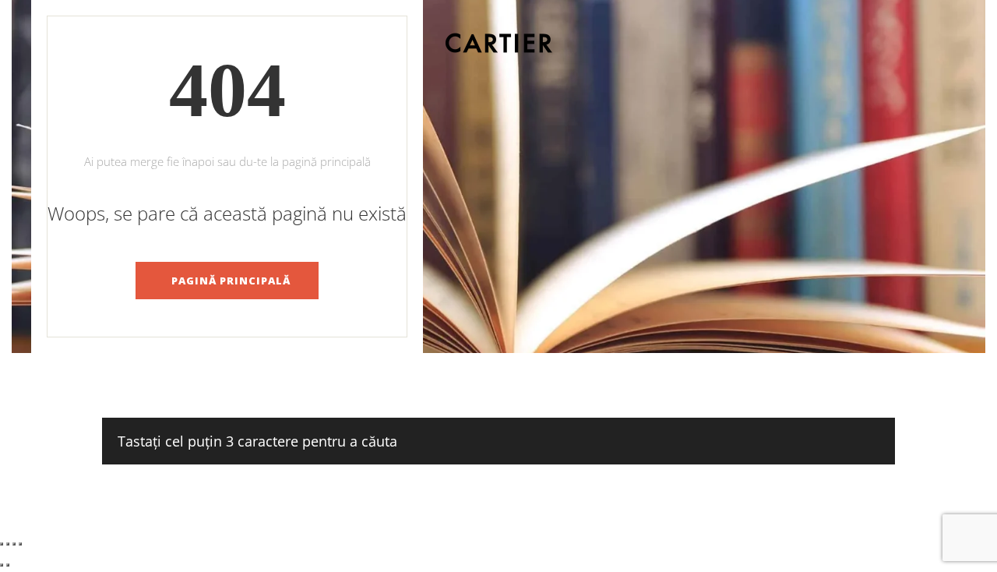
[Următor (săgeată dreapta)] (7, 565)
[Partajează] (14, 544)
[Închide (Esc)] (20, 544)
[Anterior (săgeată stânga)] (1, 565)
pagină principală (231, 281)
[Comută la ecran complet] (7, 544)
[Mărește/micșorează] (1, 544)
